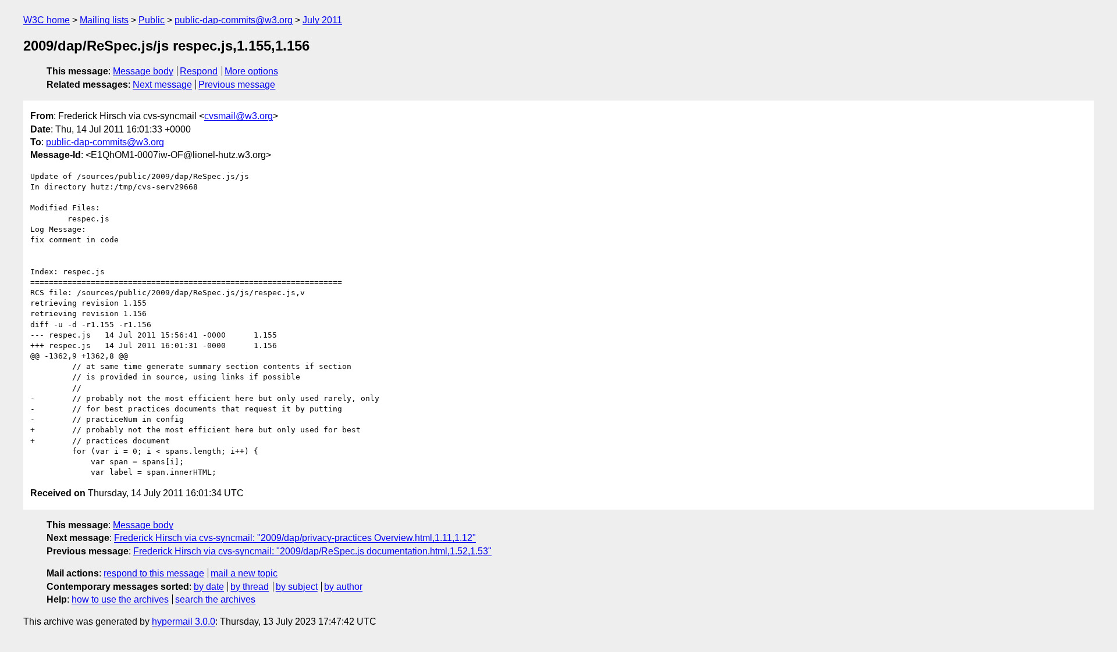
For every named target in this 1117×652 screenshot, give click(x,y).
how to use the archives (120, 599)
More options (251, 71)
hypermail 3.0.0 (183, 621)
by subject (297, 587)
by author (343, 587)
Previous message (236, 84)
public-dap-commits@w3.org (234, 20)
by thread (249, 587)
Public (151, 20)
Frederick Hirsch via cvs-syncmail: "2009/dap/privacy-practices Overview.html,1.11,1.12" (295, 538)
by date (209, 587)
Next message (162, 84)
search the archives (215, 599)
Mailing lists (104, 20)
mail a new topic (244, 573)
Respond (199, 71)
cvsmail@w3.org (238, 116)
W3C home (46, 20)
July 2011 (322, 20)
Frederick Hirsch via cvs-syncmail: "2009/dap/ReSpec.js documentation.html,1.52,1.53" (312, 551)
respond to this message (154, 573)
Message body (143, 71)
